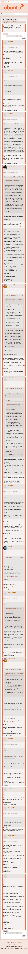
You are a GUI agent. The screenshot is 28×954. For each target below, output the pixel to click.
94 (19, 36)
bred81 (11, 377)
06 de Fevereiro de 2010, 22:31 (12, 841)
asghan (11, 788)
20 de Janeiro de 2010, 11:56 (12, 794)
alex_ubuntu (12, 835)
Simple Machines (18, 952)
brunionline (12, 592)
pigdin (11, 41)
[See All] (3, 19)
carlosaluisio (12, 285)
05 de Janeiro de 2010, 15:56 (12, 76)
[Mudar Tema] (8, 1)
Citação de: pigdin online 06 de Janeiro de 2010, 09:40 (13, 669)
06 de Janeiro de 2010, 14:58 (12, 552)
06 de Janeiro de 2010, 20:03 (12, 598)
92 (14, 36)
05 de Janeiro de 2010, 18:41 (12, 172)
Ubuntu (25, 948)
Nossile (11, 70)
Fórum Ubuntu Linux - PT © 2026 (14, 942)
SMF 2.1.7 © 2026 (10, 952)
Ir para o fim (5, 34)
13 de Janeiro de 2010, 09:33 (12, 744)
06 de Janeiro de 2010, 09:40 (12, 491)
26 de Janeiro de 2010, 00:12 (12, 813)
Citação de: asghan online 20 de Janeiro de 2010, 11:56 (14, 817)
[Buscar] (19, 14)
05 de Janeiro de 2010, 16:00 (12, 119)
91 (12, 36)
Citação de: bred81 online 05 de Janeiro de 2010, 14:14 (14, 295)
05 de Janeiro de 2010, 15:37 (12, 47)
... (10, 36)
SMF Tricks (19, 946)
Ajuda (6, 944)
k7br (10, 546)
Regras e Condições (12, 944)
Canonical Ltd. (14, 950)
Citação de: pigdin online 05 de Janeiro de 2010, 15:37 (13, 80)
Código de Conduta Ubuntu (9, 589)
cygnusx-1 (12, 807)
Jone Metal (12, 166)
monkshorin (12, 875)
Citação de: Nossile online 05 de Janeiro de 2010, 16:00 (14, 176)
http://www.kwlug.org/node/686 (13, 576)
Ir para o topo (5, 931)
